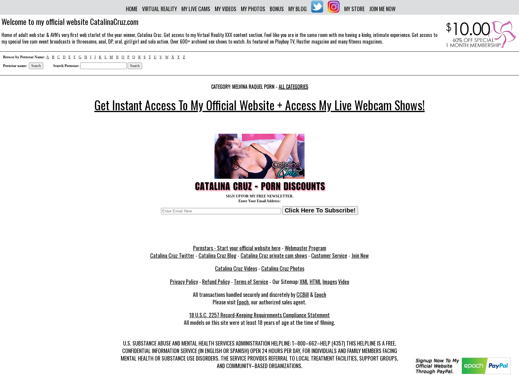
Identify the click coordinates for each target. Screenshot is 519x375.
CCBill (302, 294)
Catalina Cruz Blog (217, 255)
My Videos (225, 9)
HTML (315, 281)
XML (304, 281)
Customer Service (329, 255)
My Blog (297, 9)
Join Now (360, 255)
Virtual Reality (159, 9)
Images (330, 281)
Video (343, 281)
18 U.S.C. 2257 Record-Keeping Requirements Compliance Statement (259, 315)
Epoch (320, 294)
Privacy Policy (184, 281)
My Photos (253, 9)
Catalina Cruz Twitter (172, 255)
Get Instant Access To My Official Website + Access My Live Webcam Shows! (259, 105)
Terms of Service (251, 281)
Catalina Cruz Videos (236, 268)
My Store (354, 9)
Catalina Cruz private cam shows (274, 255)
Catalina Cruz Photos (282, 268)
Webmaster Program (305, 248)
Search (36, 66)
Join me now (382, 9)
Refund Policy (216, 281)
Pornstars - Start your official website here (237, 248)
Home (132, 9)
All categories (293, 86)
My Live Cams (195, 9)
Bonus (277, 9)
